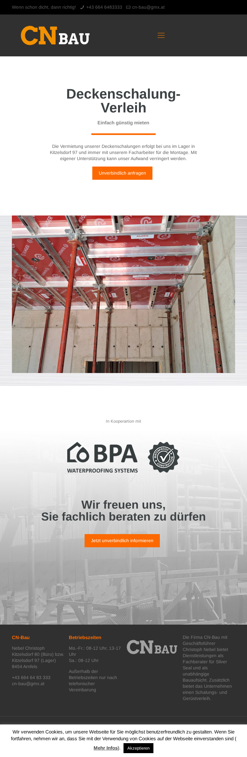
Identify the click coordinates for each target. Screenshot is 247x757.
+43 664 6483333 (104, 7)
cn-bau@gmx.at (148, 7)
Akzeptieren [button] (138, 748)
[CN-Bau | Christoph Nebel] (55, 35)
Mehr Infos (106, 748)
